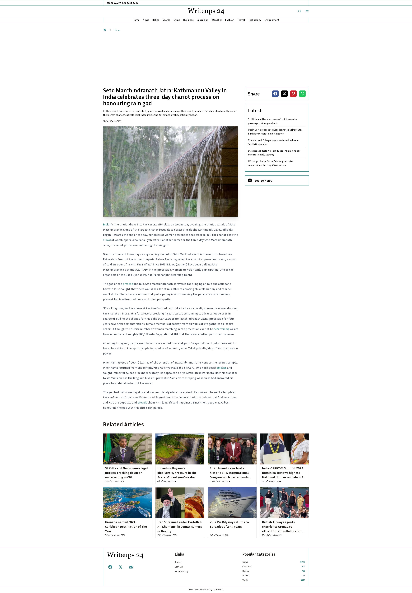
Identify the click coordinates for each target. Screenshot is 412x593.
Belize (155, 19)
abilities (221, 367)
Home (136, 19)
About (178, 562)
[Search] (299, 11)
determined (221, 329)
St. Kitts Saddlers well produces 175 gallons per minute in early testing (274, 152)
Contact (179, 566)
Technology (254, 19)
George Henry (263, 180)
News (146, 19)
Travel (241, 19)
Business (188, 19)
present (128, 283)
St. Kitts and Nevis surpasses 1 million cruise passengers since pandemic (272, 121)
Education (202, 19)
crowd (107, 240)
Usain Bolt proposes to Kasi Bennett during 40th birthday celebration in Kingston (275, 131)
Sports (166, 19)
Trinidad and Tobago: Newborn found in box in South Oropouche (273, 142)
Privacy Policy (181, 571)
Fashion (229, 19)
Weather (217, 19)
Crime (176, 19)
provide (142, 402)
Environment (271, 19)
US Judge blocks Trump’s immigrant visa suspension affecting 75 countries (270, 163)
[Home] (104, 30)
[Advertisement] (206, 59)
